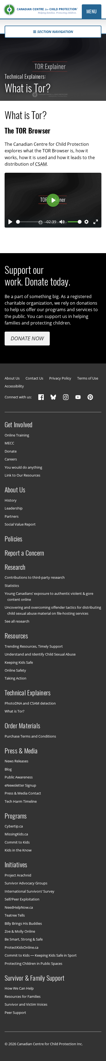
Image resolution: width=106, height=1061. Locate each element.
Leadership (14, 508)
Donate (11, 451)
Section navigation (55, 31)
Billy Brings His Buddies (23, 923)
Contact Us (34, 378)
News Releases (16, 761)
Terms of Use (87, 378)
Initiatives (16, 864)
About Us (12, 378)
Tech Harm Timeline (21, 801)
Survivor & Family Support (35, 978)
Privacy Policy (60, 378)
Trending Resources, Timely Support (34, 646)
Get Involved (19, 424)
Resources (16, 635)
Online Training (17, 435)
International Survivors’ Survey (29, 891)
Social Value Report (20, 524)
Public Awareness (19, 777)
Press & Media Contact (23, 793)
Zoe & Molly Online (20, 931)
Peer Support (15, 1012)
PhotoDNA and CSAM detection (30, 703)
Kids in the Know (18, 850)
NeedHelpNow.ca (19, 907)
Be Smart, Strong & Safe (24, 939)
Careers (11, 459)
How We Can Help (19, 988)
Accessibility (14, 386)
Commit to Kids (17, 842)
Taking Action (15, 678)
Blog (8, 768)
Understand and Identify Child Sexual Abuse (40, 654)
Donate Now (27, 338)
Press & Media (21, 750)
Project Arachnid (18, 875)
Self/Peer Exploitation (22, 899)
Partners (11, 516)
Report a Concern (24, 552)
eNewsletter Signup (20, 785)
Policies (14, 538)
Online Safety (15, 670)
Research (15, 567)
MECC (9, 443)
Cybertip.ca (14, 826)
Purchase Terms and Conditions (30, 735)
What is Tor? (14, 711)
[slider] (28, 222)
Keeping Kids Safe (19, 662)
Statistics (12, 585)
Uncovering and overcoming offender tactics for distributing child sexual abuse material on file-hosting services (53, 610)
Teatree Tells (15, 915)
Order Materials (22, 725)
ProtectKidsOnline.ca (21, 947)
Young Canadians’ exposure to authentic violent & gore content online (49, 596)
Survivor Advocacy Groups (26, 883)
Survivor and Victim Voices (26, 1004)
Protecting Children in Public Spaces (33, 963)
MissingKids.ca (16, 834)
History (11, 500)
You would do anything (23, 467)
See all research (17, 621)
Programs (16, 815)
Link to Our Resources (22, 475)
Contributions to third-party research (35, 577)
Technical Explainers (28, 692)
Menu (91, 11)
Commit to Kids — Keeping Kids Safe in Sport (41, 955)
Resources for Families (22, 996)
